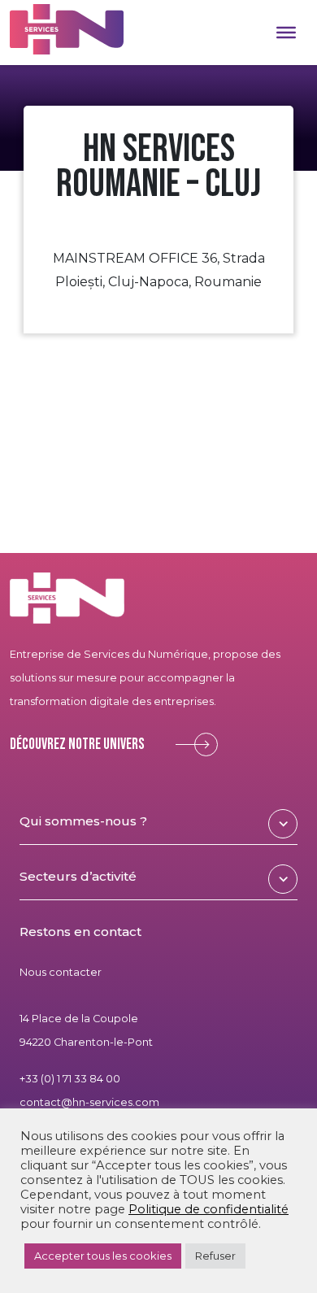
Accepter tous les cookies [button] (103, 1255)
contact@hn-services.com (89, 1102)
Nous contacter (61, 972)
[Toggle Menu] (286, 32)
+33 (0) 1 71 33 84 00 (70, 1079)
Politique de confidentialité (208, 1209)
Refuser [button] (215, 1255)
